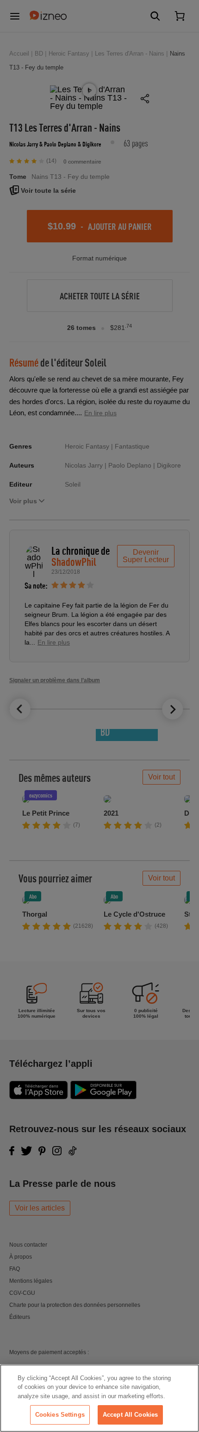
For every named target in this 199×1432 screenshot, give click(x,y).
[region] (99, 1398)
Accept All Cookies (130, 1414)
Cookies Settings (60, 1414)
